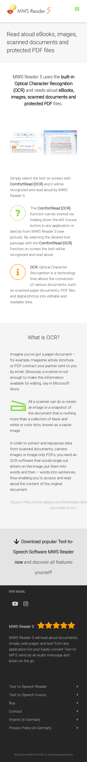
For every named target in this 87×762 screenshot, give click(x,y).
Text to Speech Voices (27, 695)
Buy (12, 703)
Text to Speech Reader (28, 686)
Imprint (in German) (24, 719)
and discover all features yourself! (43, 557)
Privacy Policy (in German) (30, 728)
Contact (15, 711)
